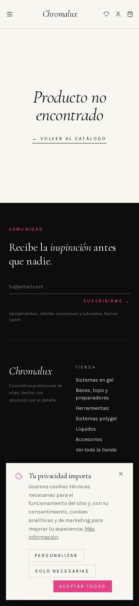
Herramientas (92, 408)
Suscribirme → (106, 301)
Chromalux (60, 14)
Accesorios (89, 439)
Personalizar (56, 555)
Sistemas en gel (94, 380)
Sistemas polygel (96, 418)
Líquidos (86, 429)
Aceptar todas (82, 586)
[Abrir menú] (9, 14)
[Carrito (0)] (130, 14)
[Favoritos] (106, 14)
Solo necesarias (62, 571)
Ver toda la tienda (96, 450)
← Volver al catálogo (69, 138)
